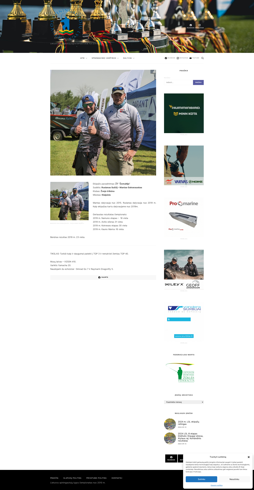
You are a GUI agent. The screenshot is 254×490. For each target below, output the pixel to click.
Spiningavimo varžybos (104, 58)
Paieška (167, 78)
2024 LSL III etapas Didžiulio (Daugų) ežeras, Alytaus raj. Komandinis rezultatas (190, 437)
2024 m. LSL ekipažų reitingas (188, 422)
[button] (248, 457)
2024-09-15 (182, 427)
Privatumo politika (96, 478)
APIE (82, 58)
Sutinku (201, 479)
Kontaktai (117, 478)
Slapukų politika (217, 485)
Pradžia (54, 478)
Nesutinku (234, 479)
